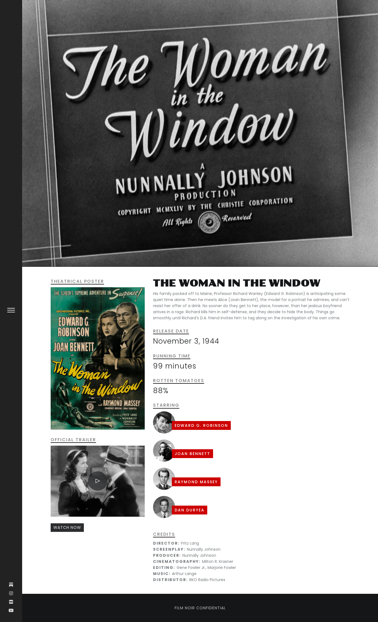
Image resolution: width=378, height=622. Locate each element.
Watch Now (67, 527)
